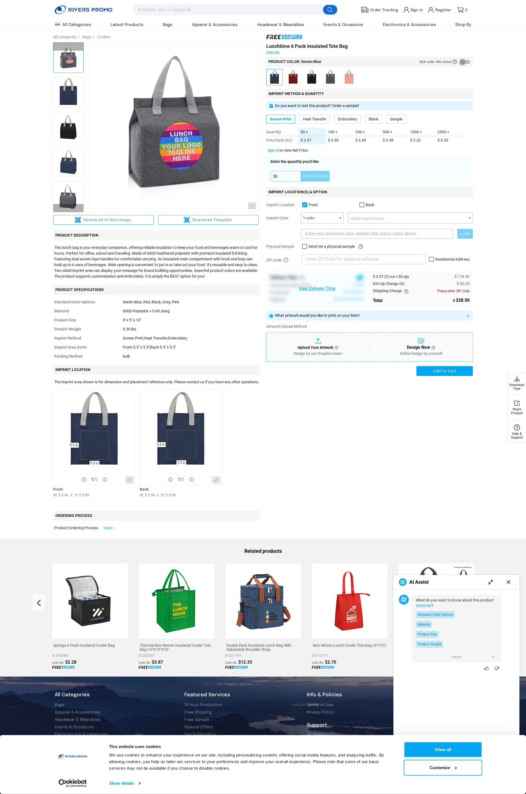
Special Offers (198, 727)
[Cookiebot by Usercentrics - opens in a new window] (73, 783)
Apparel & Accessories (77, 712)
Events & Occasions (74, 727)
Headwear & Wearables (78, 720)
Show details (121, 783)
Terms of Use (320, 705)
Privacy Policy (320, 712)
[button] (252, 206)
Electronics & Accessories (81, 734)
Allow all (443, 749)
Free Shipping (198, 712)
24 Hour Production (203, 705)
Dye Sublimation (200, 734)
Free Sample (197, 720)
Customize (440, 767)
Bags (59, 705)
